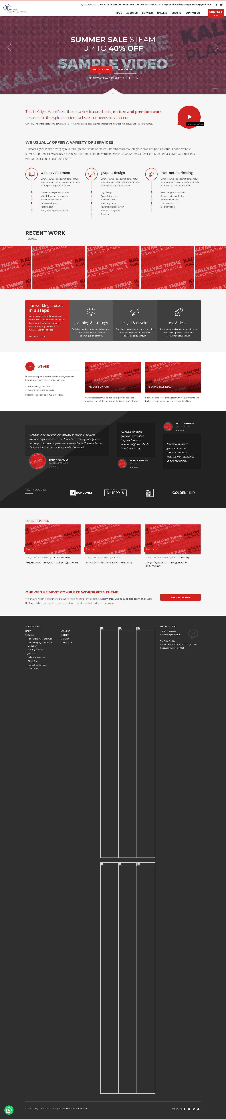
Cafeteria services (36, 657)
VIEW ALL (32, 239)
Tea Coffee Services (37, 664)
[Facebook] (216, 4)
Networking (64, 557)
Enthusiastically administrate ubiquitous (108, 562)
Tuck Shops (33, 668)
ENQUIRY (65, 638)
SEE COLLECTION (101, 69)
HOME (28, 631)
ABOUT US (65, 631)
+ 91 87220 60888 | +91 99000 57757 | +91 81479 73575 (126, 4)
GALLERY (65, 635)
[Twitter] (221, 4)
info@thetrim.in (173, 634)
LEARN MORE (125, 69)
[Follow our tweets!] (189, 1109)
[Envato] (198, 1109)
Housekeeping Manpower (40, 638)
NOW (215, 13)
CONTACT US (66, 642)
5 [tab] (215, 90)
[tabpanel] (113, 47)
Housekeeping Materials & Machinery (40, 644)
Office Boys (33, 661)
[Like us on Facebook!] (184, 1109)
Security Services (36, 649)
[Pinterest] (193, 1109)
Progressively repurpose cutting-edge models (51, 562)
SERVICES (29, 635)
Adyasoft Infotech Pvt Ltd (75, 1108)
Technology (184, 557)
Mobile (56, 557)
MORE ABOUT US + (36, 336)
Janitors (31, 653)
